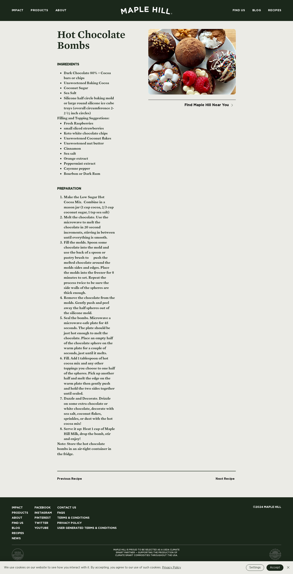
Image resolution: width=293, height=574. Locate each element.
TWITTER (41, 523)
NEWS (16, 538)
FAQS (61, 512)
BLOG (16, 528)
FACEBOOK (42, 507)
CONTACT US (66, 507)
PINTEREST (42, 517)
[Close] (288, 567)
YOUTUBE (41, 528)
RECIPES (18, 533)
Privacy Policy (171, 567)
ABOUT (17, 517)
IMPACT (17, 507)
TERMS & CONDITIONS (73, 517)
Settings (255, 567)
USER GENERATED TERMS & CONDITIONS (87, 528)
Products (20, 512)
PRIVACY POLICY (69, 523)
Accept (275, 567)
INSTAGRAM (43, 512)
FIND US (17, 523)
